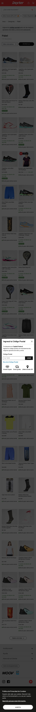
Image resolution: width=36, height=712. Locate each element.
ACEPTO (18, 707)
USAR (29, 358)
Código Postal (7, 354)
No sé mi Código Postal (10, 362)
